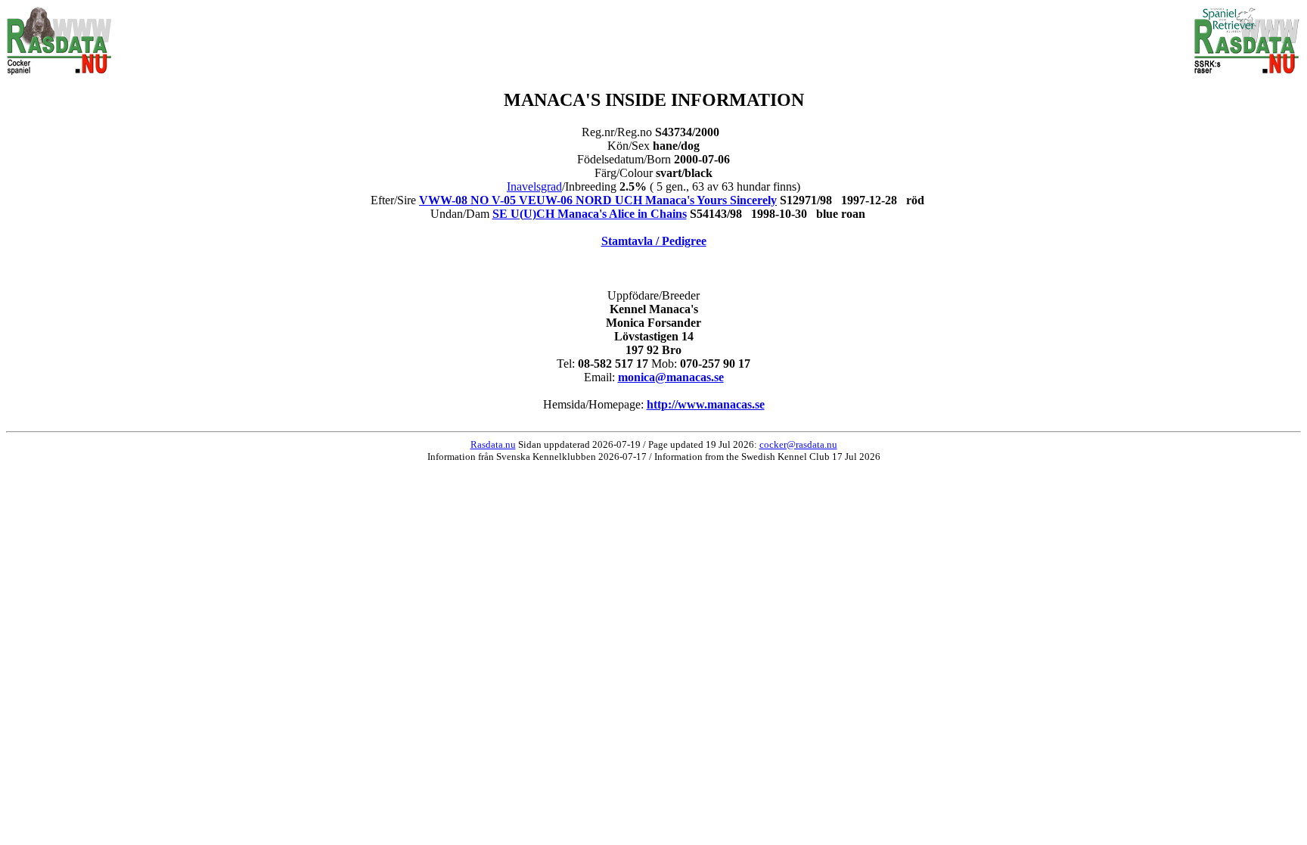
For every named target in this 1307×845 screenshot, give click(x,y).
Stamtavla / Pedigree (653, 241)
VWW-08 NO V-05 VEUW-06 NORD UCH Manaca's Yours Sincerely (598, 200)
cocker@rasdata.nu (798, 444)
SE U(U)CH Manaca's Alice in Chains (589, 213)
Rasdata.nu (493, 444)
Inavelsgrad (534, 186)
